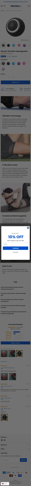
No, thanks (15, 252)
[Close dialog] (28, 228)
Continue (15, 248)
